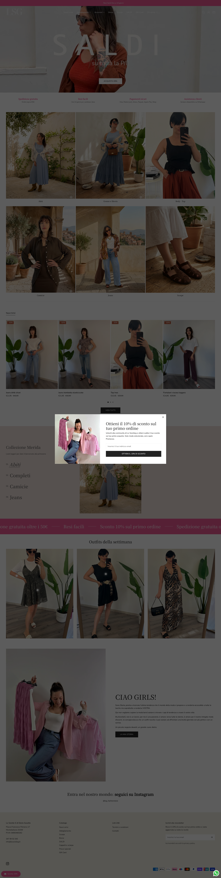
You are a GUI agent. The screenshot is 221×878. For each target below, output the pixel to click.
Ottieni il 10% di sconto (133, 454)
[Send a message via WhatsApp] (216, 873)
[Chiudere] (163, 417)
